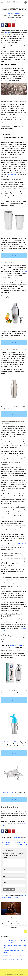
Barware (12, 838)
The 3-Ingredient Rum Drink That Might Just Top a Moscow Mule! (14, 941)
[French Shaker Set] (14, 389)
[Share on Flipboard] (9, 25)
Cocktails (16, 838)
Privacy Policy (6, 970)
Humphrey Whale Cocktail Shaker (10, 742)
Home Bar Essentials (14, 13)
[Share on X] (6, 25)
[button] (2, 2)
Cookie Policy (15, 970)
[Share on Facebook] (2, 25)
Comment (5, 857)
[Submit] (25, 931)
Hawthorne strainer (11, 174)
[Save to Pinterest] (13, 25)
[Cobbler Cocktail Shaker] (14, 313)
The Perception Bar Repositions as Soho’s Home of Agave (14, 961)
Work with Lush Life (14, 972)
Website (5, 882)
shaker (7, 32)
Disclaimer (23, 970)
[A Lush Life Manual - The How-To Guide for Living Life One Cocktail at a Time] (13, 2)
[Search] (25, 2)
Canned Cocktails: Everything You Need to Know (14, 956)
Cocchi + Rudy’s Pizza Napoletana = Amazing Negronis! (14, 946)
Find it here (14, 255)
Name (4, 869)
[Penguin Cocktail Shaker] (14, 673)
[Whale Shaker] (14, 724)
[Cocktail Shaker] (14, 220)
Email (4, 876)
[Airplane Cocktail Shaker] (14, 772)
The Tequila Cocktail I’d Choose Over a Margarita (13, 951)
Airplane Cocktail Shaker (7, 792)
